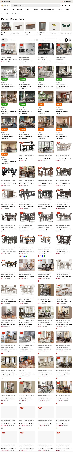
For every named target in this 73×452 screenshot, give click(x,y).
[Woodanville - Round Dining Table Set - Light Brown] (2, 353)
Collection (8, 13)
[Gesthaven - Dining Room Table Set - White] (22, 256)
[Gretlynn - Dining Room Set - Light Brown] (38, 281)
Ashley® (21, 370)
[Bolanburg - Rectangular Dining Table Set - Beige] (38, 428)
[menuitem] (6, 10)
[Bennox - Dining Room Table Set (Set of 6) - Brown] (27, 172)
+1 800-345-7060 (6, 1)
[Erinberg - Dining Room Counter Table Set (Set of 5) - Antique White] (27, 290)
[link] (54, 28)
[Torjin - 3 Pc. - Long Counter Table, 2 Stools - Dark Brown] (46, 290)
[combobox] (36, 5)
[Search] (59, 5)
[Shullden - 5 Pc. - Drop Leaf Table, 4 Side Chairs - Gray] (9, 312)
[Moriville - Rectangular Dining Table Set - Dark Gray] (20, 428)
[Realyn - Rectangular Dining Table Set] (9, 362)
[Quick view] (15, 46)
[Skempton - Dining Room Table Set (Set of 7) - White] (64, 147)
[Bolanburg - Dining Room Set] (46, 362)
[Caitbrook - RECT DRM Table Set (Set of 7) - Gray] (64, 172)
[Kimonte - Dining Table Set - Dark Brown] (2, 403)
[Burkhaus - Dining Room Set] (64, 362)
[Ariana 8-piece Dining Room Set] (9, 49)
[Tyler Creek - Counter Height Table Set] (27, 437)
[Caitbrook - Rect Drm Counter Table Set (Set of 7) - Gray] (9, 240)
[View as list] (70, 40)
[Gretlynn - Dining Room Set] (46, 265)
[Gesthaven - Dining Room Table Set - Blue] (24, 256)
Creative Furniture (6, 57)
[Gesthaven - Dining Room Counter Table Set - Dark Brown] (38, 256)
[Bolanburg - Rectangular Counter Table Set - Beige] (56, 428)
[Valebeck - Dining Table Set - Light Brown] (38, 353)
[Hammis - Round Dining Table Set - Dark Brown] (56, 328)
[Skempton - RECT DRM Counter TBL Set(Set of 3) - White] (9, 195)
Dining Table (4, 109)
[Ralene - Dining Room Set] (64, 387)
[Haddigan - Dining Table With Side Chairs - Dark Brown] (56, 353)
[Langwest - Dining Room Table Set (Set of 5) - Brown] (64, 195)
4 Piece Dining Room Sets (25, 156)
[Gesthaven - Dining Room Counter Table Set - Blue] (42, 256)
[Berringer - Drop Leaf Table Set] (27, 362)
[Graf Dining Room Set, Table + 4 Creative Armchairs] (46, 49)
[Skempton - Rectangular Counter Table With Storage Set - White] (20, 353)
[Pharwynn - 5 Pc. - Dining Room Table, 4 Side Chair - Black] (27, 265)
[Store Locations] (62, 5)
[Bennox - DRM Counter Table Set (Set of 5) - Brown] (46, 172)
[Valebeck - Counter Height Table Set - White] (38, 403)
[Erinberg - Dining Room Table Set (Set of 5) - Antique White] (64, 265)
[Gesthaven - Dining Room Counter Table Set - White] (40, 256)
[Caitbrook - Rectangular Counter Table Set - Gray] (20, 403)
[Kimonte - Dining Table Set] (9, 387)
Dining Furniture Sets (24, 59)
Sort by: (42, 40)
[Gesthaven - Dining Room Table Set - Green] (26, 256)
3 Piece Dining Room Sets (7, 204)
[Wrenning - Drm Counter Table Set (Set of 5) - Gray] (27, 217)
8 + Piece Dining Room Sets (25, 322)
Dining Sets (40, 109)
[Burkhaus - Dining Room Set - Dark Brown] (56, 378)
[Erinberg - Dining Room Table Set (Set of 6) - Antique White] (9, 290)
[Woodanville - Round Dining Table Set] (9, 337)
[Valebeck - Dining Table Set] (46, 337)
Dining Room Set (41, 59)
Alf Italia (3, 82)
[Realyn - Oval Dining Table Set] (46, 437)
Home (2, 13)
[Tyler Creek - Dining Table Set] (9, 437)
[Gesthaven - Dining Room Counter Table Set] (46, 240)
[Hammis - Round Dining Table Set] (64, 312)
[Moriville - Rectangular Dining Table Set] (27, 412)
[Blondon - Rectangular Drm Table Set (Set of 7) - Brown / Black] (9, 265)
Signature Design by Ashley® (26, 155)
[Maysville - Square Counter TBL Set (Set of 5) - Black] (9, 172)
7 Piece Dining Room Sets (62, 156)
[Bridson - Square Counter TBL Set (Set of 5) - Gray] (46, 195)
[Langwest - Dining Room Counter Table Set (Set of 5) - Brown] (64, 240)
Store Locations (67, 1)
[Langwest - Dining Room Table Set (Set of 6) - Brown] (9, 217)
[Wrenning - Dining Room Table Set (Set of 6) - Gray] (64, 217)
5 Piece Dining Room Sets (43, 156)
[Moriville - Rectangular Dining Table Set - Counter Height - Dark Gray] (2, 428)
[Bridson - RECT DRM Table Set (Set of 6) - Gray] (27, 195)
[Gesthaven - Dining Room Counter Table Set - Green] (44, 256)
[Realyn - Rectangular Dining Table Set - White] (2, 378)
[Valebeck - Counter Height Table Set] (46, 387)
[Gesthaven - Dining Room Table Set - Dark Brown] (20, 256)
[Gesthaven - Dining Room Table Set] (27, 240)
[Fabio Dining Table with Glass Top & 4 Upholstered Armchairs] (27, 49)
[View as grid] (66, 40)
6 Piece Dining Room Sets (25, 181)
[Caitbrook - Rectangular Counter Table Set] (27, 387)
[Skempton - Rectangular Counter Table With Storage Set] (27, 337)
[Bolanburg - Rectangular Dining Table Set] (46, 412)
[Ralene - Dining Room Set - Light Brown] (56, 403)
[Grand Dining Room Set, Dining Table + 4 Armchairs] (64, 49)
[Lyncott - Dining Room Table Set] (64, 437)
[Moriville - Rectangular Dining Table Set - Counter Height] (9, 412)
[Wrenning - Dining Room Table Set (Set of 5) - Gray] (46, 217)
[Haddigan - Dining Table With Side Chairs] (64, 337)
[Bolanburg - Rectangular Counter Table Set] (64, 412)
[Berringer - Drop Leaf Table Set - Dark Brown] (20, 378)
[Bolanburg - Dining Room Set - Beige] (38, 378)
